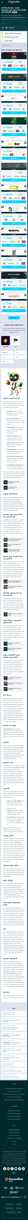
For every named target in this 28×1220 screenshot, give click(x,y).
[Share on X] (2, 28)
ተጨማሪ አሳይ (13, 317)
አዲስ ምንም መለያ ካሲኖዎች (13, 1115)
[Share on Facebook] (6, 28)
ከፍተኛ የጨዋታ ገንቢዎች (14, 1137)
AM (13, 1191)
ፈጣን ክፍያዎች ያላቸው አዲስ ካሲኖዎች (13, 1107)
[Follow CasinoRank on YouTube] (15, 1187)
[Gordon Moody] (14, 1211)
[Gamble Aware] (11, 1215)
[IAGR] (5, 1206)
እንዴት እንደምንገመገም (13, 1151)
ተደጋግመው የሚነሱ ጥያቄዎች (14, 1157)
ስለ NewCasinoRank (13, 1148)
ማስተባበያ (13, 1160)
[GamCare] (19, 1206)
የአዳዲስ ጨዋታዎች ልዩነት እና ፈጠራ (14, 437)
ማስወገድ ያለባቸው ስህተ (14, 1129)
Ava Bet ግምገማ (14, 137)
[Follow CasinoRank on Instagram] (8, 1187)
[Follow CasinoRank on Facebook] (4, 1187)
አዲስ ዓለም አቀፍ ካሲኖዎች (13, 1135)
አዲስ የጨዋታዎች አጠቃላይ (13, 1132)
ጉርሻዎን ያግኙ (14, 69)
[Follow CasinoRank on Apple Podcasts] (23, 1187)
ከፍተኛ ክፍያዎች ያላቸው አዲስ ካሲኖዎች (13, 1118)
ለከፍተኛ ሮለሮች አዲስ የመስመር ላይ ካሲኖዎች (14, 1113)
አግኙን (13, 1162)
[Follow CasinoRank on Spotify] (19, 1187)
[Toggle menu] (2, 2)
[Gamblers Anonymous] (11, 1206)
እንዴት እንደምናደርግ (14, 1154)
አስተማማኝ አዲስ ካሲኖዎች (13, 1110)
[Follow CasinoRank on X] (11, 1187)
